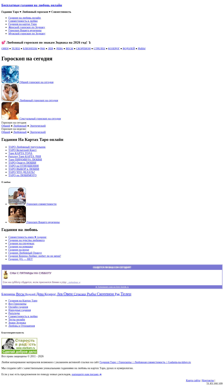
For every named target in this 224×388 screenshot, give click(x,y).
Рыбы (92, 294)
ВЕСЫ (69, 48)
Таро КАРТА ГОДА (20, 153)
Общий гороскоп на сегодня (36, 82)
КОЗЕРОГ (114, 48)
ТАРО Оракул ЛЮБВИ (22, 162)
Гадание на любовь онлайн (24, 17)
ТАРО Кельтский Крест (22, 150)
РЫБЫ (141, 48)
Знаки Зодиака (17, 322)
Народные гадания (19, 310)
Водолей (30, 294)
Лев (60, 294)
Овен (69, 294)
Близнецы (8, 294)
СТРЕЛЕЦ (99, 48)
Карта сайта (193, 380)
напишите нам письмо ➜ (87, 374)
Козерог (50, 294)
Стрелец (80, 294)
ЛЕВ (50, 48)
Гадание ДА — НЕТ (20, 259)
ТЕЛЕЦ (16, 48)
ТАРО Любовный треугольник (27, 146)
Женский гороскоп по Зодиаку (26, 27)
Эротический (38, 125)
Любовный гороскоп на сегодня (39, 100)
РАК (42, 48)
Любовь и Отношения (21, 325)
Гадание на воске (18, 249)
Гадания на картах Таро (22, 24)
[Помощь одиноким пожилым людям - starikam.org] (19, 353)
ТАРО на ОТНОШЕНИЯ (23, 165)
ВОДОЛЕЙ (129, 48)
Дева (40, 294)
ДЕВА (59, 48)
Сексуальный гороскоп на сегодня (40, 118)
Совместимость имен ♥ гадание (27, 237)
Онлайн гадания (18, 306)
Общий (5, 125)
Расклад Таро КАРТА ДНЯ (24, 156)
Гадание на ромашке (20, 246)
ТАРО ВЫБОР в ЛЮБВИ (23, 168)
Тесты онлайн (16, 319)
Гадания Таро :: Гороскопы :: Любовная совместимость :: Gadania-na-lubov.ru (145, 362)
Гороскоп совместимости (41, 203)
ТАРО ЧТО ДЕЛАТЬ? (21, 172)
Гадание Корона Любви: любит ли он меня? (34, 255)
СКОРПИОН (83, 48)
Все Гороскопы (17, 303)
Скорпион (106, 294)
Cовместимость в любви (23, 316)
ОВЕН (5, 48)
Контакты (208, 380)
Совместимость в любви (23, 20)
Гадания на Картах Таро (22, 300)
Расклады (14, 313)
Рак (118, 294)
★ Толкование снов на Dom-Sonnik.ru (112, 287)
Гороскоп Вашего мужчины (24, 30)
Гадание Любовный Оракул (25, 252)
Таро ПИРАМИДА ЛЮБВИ (25, 159)
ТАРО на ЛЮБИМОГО (22, 175)
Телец (126, 294)
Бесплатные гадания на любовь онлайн (31, 5)
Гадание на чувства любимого (26, 240)
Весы (20, 294)
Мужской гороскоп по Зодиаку (26, 33)
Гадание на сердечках (21, 243)
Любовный (20, 125)
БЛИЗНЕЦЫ (30, 48)
